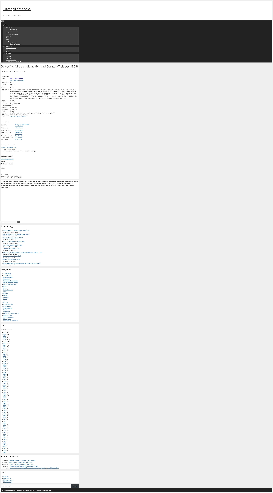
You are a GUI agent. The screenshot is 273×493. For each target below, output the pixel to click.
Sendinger (8, 36)
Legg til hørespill (13, 42)
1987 (4, 396)
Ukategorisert (7, 319)
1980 (4, 408)
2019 (4, 341)
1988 (4, 394)
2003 (4, 368)
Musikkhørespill (7, 308)
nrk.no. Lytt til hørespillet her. (18, 116)
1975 (4, 416)
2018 (4, 343)
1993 (4, 387)
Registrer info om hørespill (15, 44)
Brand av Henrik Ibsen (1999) (11, 259)
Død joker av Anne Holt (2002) (12, 256)
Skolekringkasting (8, 317)
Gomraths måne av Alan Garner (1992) (11, 178)
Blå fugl (8, 49)
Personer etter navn (13, 34)
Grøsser (5, 295)
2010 (4, 356)
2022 (4, 336)
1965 (4, 430)
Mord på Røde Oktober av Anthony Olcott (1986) (24, 466)
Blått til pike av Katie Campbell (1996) (14, 241)
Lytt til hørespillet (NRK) (7, 159)
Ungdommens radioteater (10, 320)
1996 (4, 381)
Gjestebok (8, 56)
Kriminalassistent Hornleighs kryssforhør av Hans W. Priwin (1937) (22, 263)
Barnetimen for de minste (10, 281)
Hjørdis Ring (18, 132)
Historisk (5, 297)
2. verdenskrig (7, 275)
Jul (4, 301)
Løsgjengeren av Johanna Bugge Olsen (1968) (16, 230)
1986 (4, 397)
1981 (4, 407)
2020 (4, 339)
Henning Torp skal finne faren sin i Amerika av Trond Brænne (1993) (22, 252)
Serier (7, 37)
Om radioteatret (7, 46)
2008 (4, 359)
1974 (4, 417)
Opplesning (6, 311)
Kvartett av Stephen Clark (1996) (12, 245)
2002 (4, 370)
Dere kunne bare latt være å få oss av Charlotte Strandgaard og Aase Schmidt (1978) (34, 468)
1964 (4, 432)
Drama (2, 174)
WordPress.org (7, 482)
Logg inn (5, 476)
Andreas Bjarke (19, 130)
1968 (4, 426)
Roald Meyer (18, 139)
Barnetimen (6, 279)
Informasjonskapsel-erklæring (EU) (14, 61)
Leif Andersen (18, 127)
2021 (4, 338)
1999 (4, 376)
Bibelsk (5, 286)
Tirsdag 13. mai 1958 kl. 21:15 (8, 147)
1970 (4, 423)
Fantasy (5, 293)
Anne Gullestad (19, 136)
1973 (4, 419)
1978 (4, 410)
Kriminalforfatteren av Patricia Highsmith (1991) (22, 460)
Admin (7, 41)
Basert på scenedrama (9, 284)
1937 (4, 452)
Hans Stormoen (19, 126)
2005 (4, 365)
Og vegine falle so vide (16, 78)
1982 (4, 405)
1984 (4, 401)
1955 (4, 439)
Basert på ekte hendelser (10, 282)
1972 (4, 421)
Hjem (4, 24)
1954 (4, 441)
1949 (4, 448)
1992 (4, 388)
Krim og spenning (8, 304)
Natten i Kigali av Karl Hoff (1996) (13, 238)
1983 (4, 403)
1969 (4, 425)
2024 (4, 332)
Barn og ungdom (8, 277)
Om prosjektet (7, 53)
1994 (4, 385)
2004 (4, 367)
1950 (4, 446)
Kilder (7, 54)
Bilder (5, 288)
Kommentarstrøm (8, 480)
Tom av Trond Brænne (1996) (11, 248)
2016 (4, 347)
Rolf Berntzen (18, 137)
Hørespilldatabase (17, 9)
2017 (4, 345)
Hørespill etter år (13, 29)
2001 (4, 372)
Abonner (75, 486)
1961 (4, 436)
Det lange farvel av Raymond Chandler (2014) (16, 234)
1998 (4, 377)
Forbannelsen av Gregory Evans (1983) (11, 176)
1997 (4, 379)
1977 (4, 412)
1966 (4, 428)
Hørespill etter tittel (13, 31)
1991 (4, 390)
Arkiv (7, 39)
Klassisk (5, 302)
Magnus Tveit (18, 134)
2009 (4, 357)
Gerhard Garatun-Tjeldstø (17, 80)
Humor (5, 299)
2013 (4, 350)
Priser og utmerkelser (11, 48)
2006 (4, 363)
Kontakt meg (9, 58)
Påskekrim (8, 51)
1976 (4, 414)
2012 (4, 352)
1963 (4, 434)
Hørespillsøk (9, 27)
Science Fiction (7, 315)
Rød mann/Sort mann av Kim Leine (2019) (21, 462)
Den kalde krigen (8, 290)
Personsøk (8, 32)
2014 (4, 348)
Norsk (6, 174)
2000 (4, 374)
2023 (4, 334)
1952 (4, 443)
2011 (4, 354)
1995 (4, 383)
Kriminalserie (7, 306)
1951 (4, 445)
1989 (4, 392)
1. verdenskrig (7, 273)
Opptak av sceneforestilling (11, 313)
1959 (4, 437)
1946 (4, 450)
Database (6, 25)
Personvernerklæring (11, 60)
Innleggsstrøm (7, 478)
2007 (4, 361)
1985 (4, 399)
